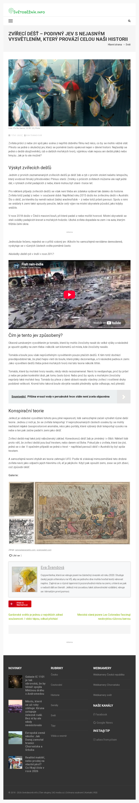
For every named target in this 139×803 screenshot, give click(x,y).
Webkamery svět (102, 695)
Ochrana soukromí (74, 792)
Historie (55, 695)
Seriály (54, 705)
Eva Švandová (34, 135)
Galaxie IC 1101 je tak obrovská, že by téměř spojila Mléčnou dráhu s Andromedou (35, 685)
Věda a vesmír (59, 735)
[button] (21, 499)
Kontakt (88, 792)
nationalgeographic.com (25, 550)
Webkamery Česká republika (108, 674)
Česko (54, 674)
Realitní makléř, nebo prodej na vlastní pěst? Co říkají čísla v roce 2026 (35, 764)
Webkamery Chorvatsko (106, 684)
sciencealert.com (44, 550)
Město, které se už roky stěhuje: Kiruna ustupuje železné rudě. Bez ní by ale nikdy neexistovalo (34, 713)
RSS (95, 792)
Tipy (53, 725)
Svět (53, 715)
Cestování (56, 684)
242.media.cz (58, 792)
